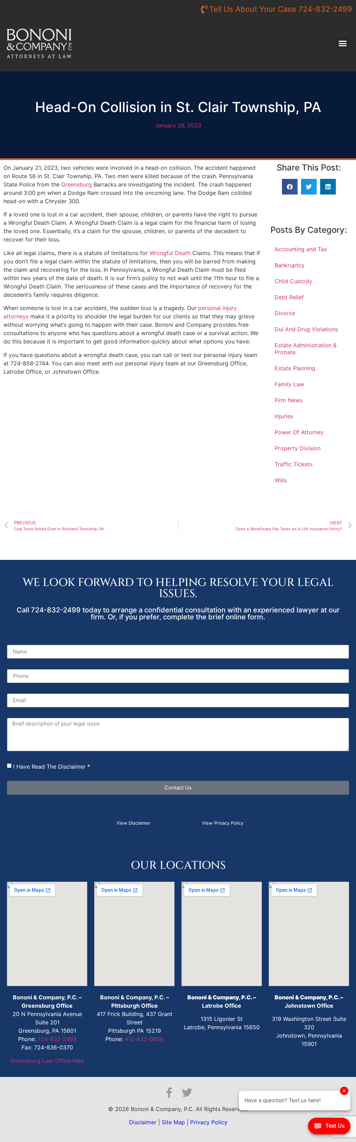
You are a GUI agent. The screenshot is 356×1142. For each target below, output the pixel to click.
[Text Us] (329, 1127)
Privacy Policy (208, 1122)
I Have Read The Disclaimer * (51, 766)
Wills (281, 480)
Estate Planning (295, 368)
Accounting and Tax (301, 249)
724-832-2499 (57, 1039)
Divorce (285, 313)
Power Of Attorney (299, 432)
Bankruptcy (290, 265)
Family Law (289, 384)
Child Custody (293, 281)
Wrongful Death (170, 252)
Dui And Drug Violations (306, 329)
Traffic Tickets (294, 464)
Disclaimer (142, 1122)
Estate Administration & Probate (306, 349)
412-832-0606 (144, 1039)
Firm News (288, 400)
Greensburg (76, 184)
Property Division (298, 448)
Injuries (284, 416)
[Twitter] (187, 1092)
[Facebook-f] (169, 1092)
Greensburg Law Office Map (47, 1060)
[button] (342, 43)
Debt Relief (289, 297)
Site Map (173, 1122)
